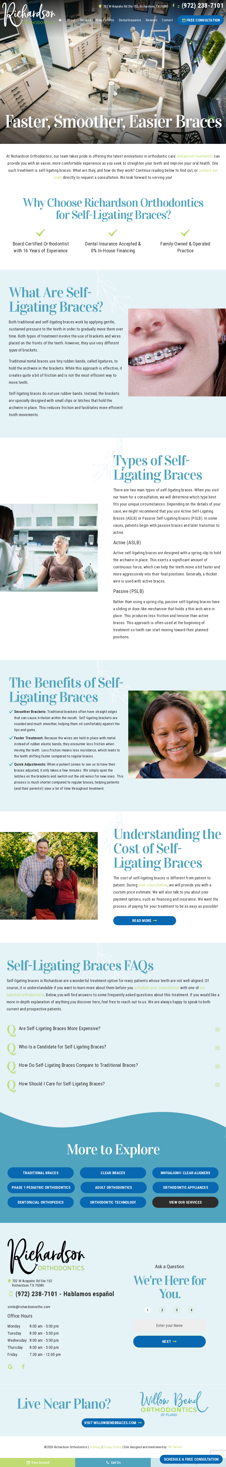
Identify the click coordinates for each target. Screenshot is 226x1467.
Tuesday (14, 1333)
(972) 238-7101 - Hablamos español (64, 1294)
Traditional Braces (40, 1173)
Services (85, 20)
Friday (12, 1354)
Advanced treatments (195, 156)
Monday (14, 1326)
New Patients (105, 20)
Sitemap (95, 1447)
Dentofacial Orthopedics (41, 1202)
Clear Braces (113, 1173)
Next (166, 1341)
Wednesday (17, 1340)
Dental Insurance (130, 20)
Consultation (203, 20)
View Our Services (185, 1202)
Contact (167, 20)
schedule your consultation (156, 987)
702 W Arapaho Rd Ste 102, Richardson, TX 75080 (135, 6)
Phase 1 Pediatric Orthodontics (41, 1187)
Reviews (151, 20)
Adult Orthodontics (113, 1187)
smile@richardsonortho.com (29, 1307)
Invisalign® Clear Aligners (185, 1173)
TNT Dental (174, 1447)
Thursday (15, 1347)
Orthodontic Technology (113, 1202)
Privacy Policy (112, 1447)
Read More (141, 920)
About (71, 20)
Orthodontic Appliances (185, 1187)
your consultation (153, 885)
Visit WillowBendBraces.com (110, 1423)
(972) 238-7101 (203, 5)
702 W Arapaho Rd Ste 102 (32, 1283)
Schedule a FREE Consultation (191, 1459)
